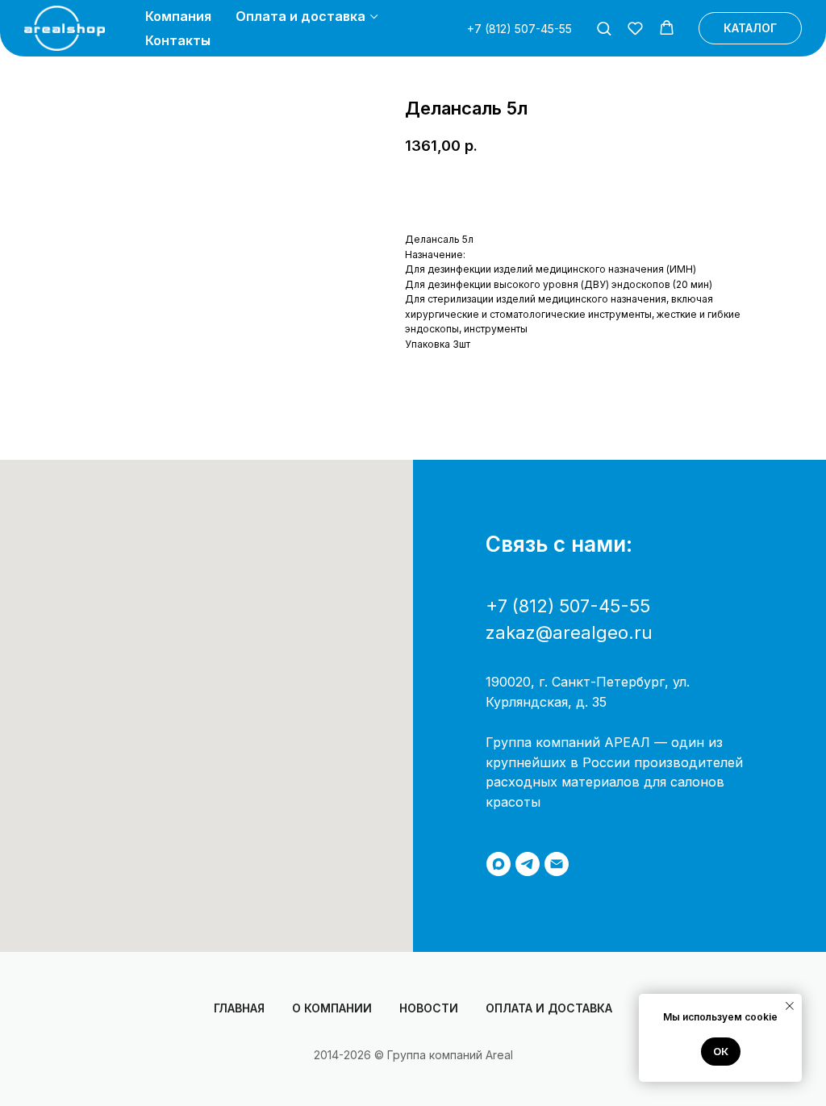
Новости (428, 1008)
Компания (178, 16)
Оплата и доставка (300, 16)
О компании (332, 1008)
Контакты (178, 40)
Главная (239, 1008)
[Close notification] (790, 1006)
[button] (603, 27)
